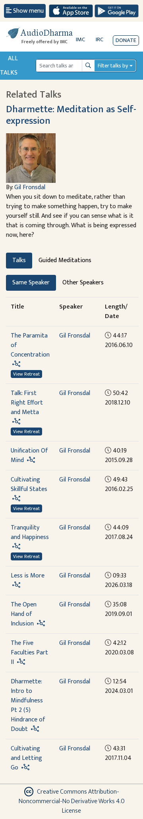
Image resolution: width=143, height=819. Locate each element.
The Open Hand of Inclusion (24, 614)
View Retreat (26, 374)
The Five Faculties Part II (29, 652)
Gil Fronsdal (29, 187)
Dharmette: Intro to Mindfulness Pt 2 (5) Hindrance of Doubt (28, 705)
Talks (19, 260)
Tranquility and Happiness (30, 532)
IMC (80, 39)
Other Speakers (83, 282)
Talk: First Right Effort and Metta (27, 403)
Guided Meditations (65, 260)
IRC (99, 39)
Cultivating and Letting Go (26, 758)
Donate (126, 40)
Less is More (27, 575)
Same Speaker (31, 282)
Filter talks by (113, 65)
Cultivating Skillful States (29, 484)
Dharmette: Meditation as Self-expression (71, 115)
